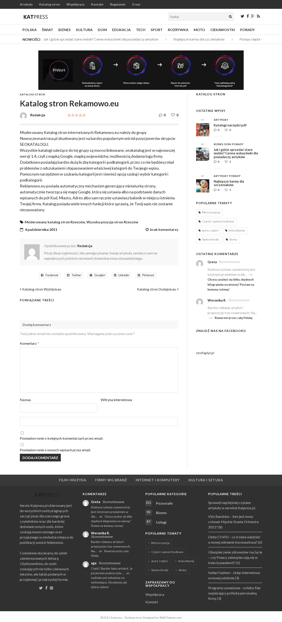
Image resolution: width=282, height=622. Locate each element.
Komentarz (29, 343)
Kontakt (97, 4)
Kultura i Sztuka (206, 480)
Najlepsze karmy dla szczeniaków (195, 39)
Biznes (64, 30)
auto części (210, 230)
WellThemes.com (171, 617)
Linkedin (124, 275)
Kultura (84, 30)
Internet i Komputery (158, 480)
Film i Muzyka (72, 480)
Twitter (76, 275)
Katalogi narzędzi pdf (230, 125)
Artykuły (26, 4)
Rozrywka (178, 30)
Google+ (99, 275)
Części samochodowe (218, 221)
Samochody (210, 239)
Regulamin (117, 4)
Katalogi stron (32, 94)
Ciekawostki (222, 30)
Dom (102, 30)
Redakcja (84, 246)
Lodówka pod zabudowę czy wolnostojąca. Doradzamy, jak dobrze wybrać (109, 582)
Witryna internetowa (116, 400)
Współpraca (75, 4)
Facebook (52, 275)
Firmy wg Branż (111, 480)
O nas (136, 4)
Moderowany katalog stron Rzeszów (55, 222)
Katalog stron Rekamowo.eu (69, 103)
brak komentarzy (164, 229)
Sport (157, 30)
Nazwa (25, 400)
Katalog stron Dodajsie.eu (156, 289)
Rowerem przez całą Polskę (233, 318)
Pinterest (148, 275)
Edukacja (121, 30)
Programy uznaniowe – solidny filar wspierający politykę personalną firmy (234, 593)
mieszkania (237, 230)
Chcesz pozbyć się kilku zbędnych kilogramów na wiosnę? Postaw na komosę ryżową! (231, 284)
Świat (47, 30)
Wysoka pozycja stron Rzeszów (112, 222)
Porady (247, 30)
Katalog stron (49, 4)
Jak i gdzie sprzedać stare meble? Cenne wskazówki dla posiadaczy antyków (97, 39)
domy (233, 239)
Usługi (161, 522)
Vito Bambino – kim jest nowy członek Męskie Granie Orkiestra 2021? (233, 521)
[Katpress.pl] (36, 16)
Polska (29, 30)
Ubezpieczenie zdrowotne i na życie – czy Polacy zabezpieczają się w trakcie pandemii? (235, 557)
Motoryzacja (211, 212)
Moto (199, 30)
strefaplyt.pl (205, 353)
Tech (140, 30)
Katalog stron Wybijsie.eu (41, 289)
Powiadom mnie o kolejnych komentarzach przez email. (61, 438)
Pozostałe (164, 503)
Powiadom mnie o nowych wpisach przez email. (55, 450)
